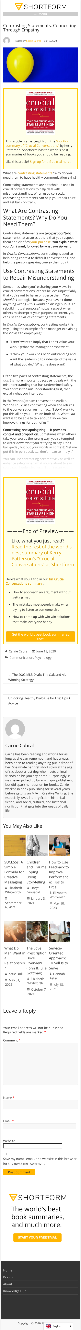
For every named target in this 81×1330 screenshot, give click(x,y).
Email (8, 1121)
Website (9, 1141)
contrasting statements (34, 173)
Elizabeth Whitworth (13, 890)
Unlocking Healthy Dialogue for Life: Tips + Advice (39, 700)
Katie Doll (15, 974)
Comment (11, 1040)
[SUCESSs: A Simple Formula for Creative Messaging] (15, 837)
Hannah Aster (57, 976)
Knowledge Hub (15, 1291)
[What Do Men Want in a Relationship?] (15, 923)
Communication (21, 657)
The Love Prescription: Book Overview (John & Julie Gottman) (37, 960)
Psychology (43, 657)
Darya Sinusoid (33, 890)
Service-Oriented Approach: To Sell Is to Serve (58, 958)
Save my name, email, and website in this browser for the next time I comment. (40, 1161)
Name (9, 1097)
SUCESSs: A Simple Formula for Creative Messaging (14, 872)
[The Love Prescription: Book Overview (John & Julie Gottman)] (37, 923)
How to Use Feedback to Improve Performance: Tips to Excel (59, 874)
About (7, 1284)
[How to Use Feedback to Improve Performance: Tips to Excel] (59, 837)
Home (7, 1270)
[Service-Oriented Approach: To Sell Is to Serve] (59, 923)
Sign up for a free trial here (50, 161)
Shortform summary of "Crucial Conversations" (39, 143)
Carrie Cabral (33, 41)
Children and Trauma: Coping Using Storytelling (37, 872)
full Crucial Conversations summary (35, 581)
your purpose (40, 242)
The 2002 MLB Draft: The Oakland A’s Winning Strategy (37, 677)
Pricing (8, 1277)
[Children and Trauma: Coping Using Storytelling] (37, 837)
